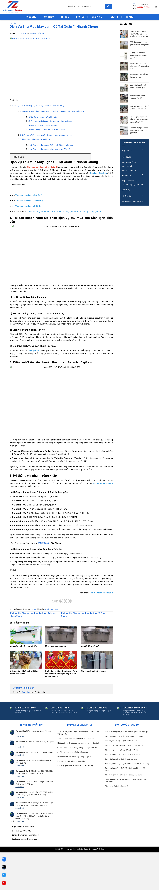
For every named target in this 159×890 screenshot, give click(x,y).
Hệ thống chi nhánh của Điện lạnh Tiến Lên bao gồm (51, 145)
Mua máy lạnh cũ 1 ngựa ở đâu (23, 646)
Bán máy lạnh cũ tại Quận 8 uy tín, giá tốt (121, 741)
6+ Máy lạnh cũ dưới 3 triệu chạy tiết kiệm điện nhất (139, 66)
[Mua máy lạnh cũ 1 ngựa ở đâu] (26, 635)
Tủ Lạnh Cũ (126, 175)
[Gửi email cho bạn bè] (61, 601)
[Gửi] (108, 6)
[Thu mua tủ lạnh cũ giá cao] (97, 660)
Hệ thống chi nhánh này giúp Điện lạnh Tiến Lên (49, 149)
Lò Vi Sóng (126, 190)
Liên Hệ (114, 17)
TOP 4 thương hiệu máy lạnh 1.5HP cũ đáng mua (139, 43)
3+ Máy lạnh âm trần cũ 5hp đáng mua (139, 75)
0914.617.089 (143, 7)
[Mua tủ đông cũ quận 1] (97, 635)
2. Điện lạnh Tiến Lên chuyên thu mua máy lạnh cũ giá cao (46, 135)
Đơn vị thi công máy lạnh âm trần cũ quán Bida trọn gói (126, 732)
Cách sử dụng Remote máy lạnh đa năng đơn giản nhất (139, 130)
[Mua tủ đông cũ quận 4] (61, 635)
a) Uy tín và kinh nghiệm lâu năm (42, 117)
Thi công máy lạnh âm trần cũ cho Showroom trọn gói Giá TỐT (139, 119)
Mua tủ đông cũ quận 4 (55, 646)
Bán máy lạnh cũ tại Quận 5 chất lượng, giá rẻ (122, 759)
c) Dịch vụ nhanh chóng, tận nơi (42, 125)
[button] (156, 6)
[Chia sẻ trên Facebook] (53, 601)
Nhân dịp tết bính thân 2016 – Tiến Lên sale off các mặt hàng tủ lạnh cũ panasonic (61, 673)
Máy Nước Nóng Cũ (129, 181)
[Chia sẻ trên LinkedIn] (70, 601)
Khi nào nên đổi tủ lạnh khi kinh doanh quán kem (24, 672)
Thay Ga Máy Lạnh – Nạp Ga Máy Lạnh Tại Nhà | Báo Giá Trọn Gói (139, 34)
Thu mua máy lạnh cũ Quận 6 (116, 786)
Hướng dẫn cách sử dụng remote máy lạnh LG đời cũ (138, 55)
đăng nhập (25, 692)
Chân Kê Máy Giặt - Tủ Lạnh (132, 185)
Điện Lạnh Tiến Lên (37, 33)
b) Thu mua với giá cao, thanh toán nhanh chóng (50, 121)
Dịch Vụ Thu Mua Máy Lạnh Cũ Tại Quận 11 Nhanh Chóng (38, 105)
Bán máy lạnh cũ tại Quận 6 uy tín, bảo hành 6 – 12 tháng (127, 764)
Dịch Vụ (80, 17)
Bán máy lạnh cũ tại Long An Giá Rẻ (137, 96)
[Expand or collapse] (88, 157)
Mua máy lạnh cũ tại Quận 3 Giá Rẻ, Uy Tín (122, 750)
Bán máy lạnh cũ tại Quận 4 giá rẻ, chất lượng (122, 754)
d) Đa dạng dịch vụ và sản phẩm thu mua (46, 129)
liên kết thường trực (51, 609)
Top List (130, 17)
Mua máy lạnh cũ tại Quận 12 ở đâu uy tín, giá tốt (124, 745)
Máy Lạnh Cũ (127, 150)
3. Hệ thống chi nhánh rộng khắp (35, 139)
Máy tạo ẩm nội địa (129, 170)
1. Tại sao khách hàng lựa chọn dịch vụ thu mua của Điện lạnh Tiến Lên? (52, 111)
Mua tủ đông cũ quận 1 (91, 646)
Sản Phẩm (97, 17)
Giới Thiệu (48, 17)
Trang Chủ (30, 17)
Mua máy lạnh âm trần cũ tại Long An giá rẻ (138, 86)
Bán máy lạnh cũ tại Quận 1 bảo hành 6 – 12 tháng (124, 736)
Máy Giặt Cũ (126, 157)
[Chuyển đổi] (142, 149)
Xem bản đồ (19, 736)
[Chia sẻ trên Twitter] (57, 601)
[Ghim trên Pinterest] (65, 601)
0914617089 (43, 543)
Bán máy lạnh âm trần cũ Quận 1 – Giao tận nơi (139, 107)
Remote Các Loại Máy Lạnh (132, 201)
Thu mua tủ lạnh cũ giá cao (93, 671)
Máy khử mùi (127, 166)
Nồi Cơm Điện (127, 196)
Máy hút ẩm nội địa (129, 162)
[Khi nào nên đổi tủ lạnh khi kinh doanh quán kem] (26, 660)
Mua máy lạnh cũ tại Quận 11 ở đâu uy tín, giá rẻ (123, 775)
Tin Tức (65, 17)
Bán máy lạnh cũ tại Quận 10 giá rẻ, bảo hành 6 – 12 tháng (125, 769)
